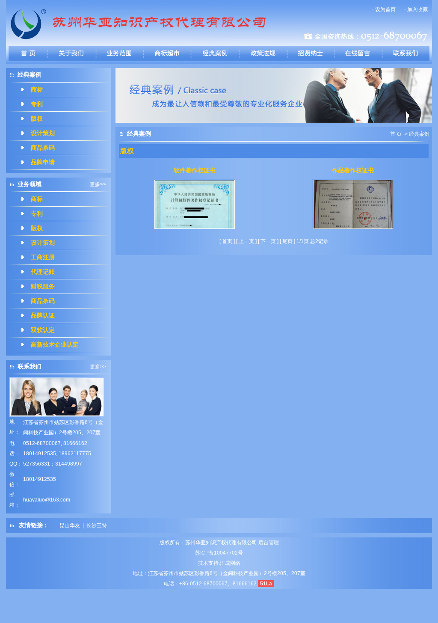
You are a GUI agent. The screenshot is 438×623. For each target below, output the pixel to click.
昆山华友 (69, 525)
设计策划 (43, 133)
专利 (37, 104)
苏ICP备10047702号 (219, 553)
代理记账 (43, 272)
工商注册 (43, 257)
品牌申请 (43, 162)
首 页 (396, 134)
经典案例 (419, 134)
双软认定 (43, 330)
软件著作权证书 (195, 170)
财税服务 (43, 286)
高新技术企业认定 (55, 344)
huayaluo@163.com (46, 500)
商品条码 (43, 148)
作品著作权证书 (353, 170)
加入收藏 (417, 9)
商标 (37, 89)
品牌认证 (43, 315)
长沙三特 (96, 525)
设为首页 (385, 9)
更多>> (98, 184)
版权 (37, 119)
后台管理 (268, 543)
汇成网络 (230, 563)
